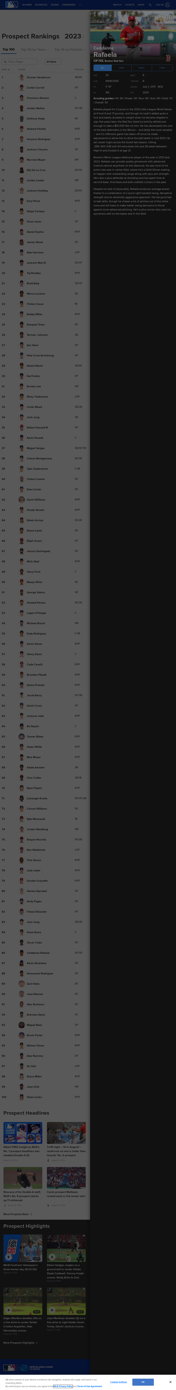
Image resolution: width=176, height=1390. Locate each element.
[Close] (170, 1382)
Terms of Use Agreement (89, 1386)
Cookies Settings (118, 1382)
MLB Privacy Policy (63, 1386)
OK (143, 1382)
